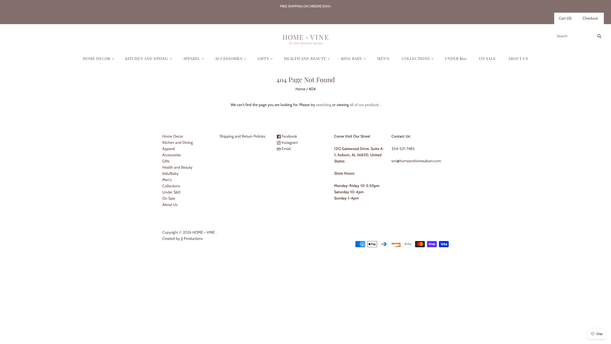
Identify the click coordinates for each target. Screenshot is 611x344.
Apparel (191, 58)
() (565, 18)
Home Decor (96, 58)
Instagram (289, 142)
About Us (518, 58)
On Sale (487, 58)
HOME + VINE (203, 232)
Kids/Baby (351, 58)
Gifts (263, 58)
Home (300, 89)
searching (323, 104)
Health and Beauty (305, 58)
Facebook (289, 136)
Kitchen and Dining (146, 58)
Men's (383, 58)
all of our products (364, 104)
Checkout (590, 18)
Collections (416, 58)
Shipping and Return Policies (242, 136)
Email (286, 148)
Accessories (228, 58)
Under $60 (456, 58)
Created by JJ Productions (182, 238)
